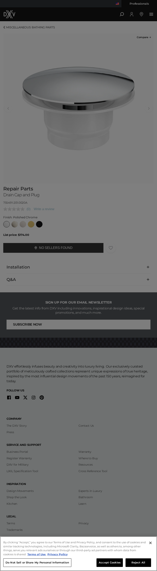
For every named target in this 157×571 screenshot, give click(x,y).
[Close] (150, 542)
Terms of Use (36, 554)
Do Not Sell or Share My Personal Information (37, 562)
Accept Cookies (110, 562)
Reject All (138, 562)
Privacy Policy (57, 554)
